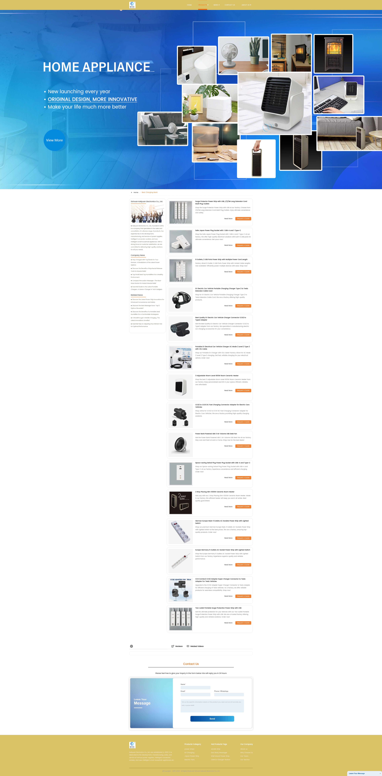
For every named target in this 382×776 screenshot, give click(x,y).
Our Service (244, 759)
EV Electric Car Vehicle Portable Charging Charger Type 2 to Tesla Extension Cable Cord (221, 289)
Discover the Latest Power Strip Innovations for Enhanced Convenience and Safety (147, 300)
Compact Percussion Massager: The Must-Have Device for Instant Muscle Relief (146, 281)
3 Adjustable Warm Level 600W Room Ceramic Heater (217, 375)
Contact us (230, 5)
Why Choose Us (246, 752)
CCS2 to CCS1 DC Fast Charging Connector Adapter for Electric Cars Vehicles (222, 405)
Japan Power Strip (192, 756)
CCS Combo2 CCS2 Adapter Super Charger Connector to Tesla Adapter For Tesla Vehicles (220, 580)
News (216, 5)
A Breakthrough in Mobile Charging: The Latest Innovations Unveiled (145, 319)
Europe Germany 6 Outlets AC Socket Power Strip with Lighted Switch (222, 550)
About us (245, 5)
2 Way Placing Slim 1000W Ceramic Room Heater (214, 492)
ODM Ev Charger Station (220, 759)
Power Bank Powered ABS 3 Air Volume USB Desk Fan (216, 433)
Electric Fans (189, 759)
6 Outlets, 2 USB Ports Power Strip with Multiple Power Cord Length (221, 259)
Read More (228, 219)
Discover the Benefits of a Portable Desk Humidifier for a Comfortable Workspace (145, 313)
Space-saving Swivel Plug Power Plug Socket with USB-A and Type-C (222, 463)
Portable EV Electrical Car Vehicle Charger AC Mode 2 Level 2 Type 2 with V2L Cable (222, 347)
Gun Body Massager (219, 752)
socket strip (215, 749)
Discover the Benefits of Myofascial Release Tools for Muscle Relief (146, 269)
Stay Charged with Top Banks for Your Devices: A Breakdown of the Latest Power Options (145, 262)
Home (189, 5)
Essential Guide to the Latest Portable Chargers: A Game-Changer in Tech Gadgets (146, 288)
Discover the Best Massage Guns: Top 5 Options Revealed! (145, 306)
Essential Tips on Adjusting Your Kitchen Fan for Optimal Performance (146, 325)
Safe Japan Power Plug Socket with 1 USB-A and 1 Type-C (218, 230)
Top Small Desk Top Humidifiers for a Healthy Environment (147, 275)
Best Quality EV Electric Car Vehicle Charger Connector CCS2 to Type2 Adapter (220, 318)
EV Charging (189, 752)
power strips (189, 749)
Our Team (244, 756)
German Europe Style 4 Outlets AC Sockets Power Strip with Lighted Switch (222, 522)
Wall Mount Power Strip (220, 756)
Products (202, 5)
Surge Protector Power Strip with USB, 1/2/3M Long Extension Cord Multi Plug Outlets (221, 202)
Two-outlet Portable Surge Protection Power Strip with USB (218, 608)
